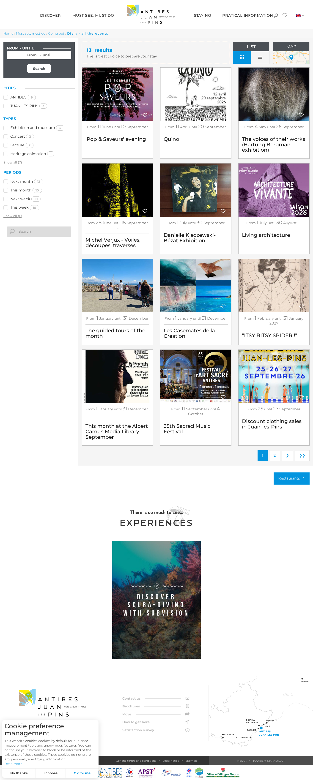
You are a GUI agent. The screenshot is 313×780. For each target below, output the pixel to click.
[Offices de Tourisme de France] (189, 772)
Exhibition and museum (35, 127)
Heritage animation (30, 154)
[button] (51, 16)
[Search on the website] (276, 16)
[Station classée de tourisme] (199, 772)
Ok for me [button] (82, 773)
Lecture (20, 145)
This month (24, 190)
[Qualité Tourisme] (130, 772)
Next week (24, 199)
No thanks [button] (18, 773)
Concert (20, 136)
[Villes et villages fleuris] (223, 772)
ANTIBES (21, 97)
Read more (13, 764)
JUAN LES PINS (27, 106)
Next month (25, 181)
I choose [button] (51, 773)
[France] (171, 772)
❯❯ (302, 455)
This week (23, 207)
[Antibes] (106, 772)
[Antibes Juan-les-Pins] (52, 703)
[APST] (146, 772)
